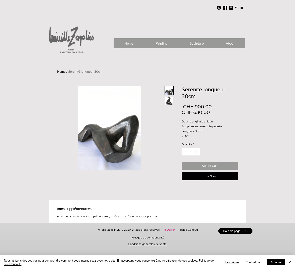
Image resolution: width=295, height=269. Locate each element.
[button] (230, 43)
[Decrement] (184, 151)
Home (61, 71)
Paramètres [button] (232, 262)
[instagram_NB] (231, 8)
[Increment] (196, 151)
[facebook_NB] (225, 8)
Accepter (276, 262)
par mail (152, 216)
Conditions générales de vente (147, 244)
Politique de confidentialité (147, 237)
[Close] (290, 262)
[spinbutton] (190, 151)
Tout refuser (253, 262)
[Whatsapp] (219, 8)
